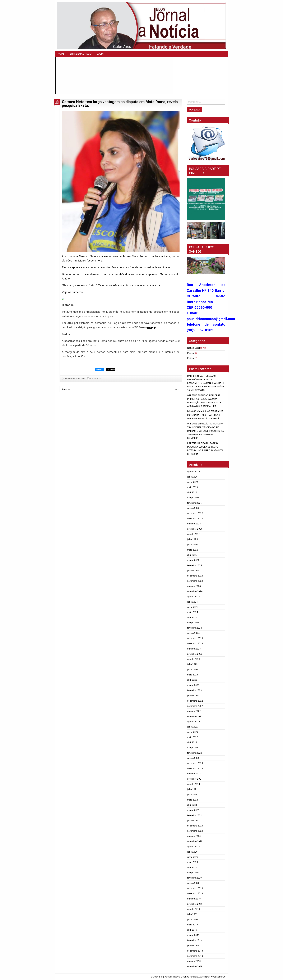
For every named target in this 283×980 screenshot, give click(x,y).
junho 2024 (192, 607)
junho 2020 (192, 857)
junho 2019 (192, 919)
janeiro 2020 (193, 883)
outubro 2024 (194, 586)
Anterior (66, 389)
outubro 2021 (194, 773)
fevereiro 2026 (194, 503)
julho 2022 (192, 726)
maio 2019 (192, 924)
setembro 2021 (195, 779)
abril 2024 (192, 617)
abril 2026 (192, 492)
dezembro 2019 (195, 888)
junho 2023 (192, 669)
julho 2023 (192, 664)
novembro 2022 (195, 706)
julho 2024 (192, 602)
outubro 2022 (194, 711)
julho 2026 (192, 476)
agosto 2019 (193, 909)
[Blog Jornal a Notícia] (141, 25)
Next (177, 389)
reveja (151, 327)
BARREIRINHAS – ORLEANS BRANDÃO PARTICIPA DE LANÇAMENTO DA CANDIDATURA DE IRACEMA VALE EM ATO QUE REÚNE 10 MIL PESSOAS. (206, 383)
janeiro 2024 (193, 633)
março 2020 (193, 872)
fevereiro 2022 (194, 753)
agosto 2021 (193, 784)
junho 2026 (192, 482)
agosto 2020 (193, 846)
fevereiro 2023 (194, 690)
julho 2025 (192, 539)
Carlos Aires (96, 378)
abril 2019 (192, 930)
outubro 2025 (194, 523)
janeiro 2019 (193, 945)
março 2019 (193, 935)
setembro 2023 (195, 654)
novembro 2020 (195, 831)
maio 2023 (192, 674)
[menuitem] (61, 54)
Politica (190, 358)
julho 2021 (192, 789)
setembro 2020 (195, 841)
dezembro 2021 (195, 763)
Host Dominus (218, 976)
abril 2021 (192, 805)
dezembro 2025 (195, 513)
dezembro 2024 (195, 575)
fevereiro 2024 (194, 627)
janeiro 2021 (193, 820)
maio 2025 (192, 549)
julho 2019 (192, 914)
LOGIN (100, 53)
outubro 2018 (194, 961)
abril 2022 (192, 742)
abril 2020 (192, 867)
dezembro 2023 (195, 638)
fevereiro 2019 (194, 940)
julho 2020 (192, 852)
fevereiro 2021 (194, 815)
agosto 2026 (193, 471)
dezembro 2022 (195, 700)
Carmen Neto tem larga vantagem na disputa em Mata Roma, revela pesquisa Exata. (120, 104)
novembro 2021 (195, 768)
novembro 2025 (195, 518)
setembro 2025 (195, 529)
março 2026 (193, 497)
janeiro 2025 (193, 570)
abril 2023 (192, 680)
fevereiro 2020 (194, 877)
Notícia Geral (193, 348)
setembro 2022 (195, 716)
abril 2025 (192, 555)
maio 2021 (192, 799)
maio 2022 (192, 737)
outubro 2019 (194, 898)
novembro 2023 (195, 643)
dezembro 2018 (195, 950)
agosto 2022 (193, 721)
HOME (61, 53)
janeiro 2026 (193, 508)
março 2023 (193, 685)
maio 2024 (192, 612)
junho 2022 (192, 732)
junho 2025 (192, 544)
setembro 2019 (195, 904)
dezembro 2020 (195, 825)
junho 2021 (192, 794)
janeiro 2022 (193, 758)
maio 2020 (192, 862)
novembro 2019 (195, 893)
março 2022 (193, 747)
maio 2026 (192, 487)
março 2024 (193, 622)
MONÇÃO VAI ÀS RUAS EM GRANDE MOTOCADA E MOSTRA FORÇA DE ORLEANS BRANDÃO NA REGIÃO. (205, 415)
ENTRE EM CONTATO (81, 53)
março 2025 (193, 560)
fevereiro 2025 (194, 565)
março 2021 (193, 810)
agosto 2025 (193, 534)
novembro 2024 (195, 581)
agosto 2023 (193, 659)
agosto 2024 (193, 596)
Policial (190, 353)
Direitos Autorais (189, 976)
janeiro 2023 (193, 695)
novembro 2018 (195, 956)
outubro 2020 (194, 836)
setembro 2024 (195, 591)
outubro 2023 (194, 648)
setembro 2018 (195, 966)
